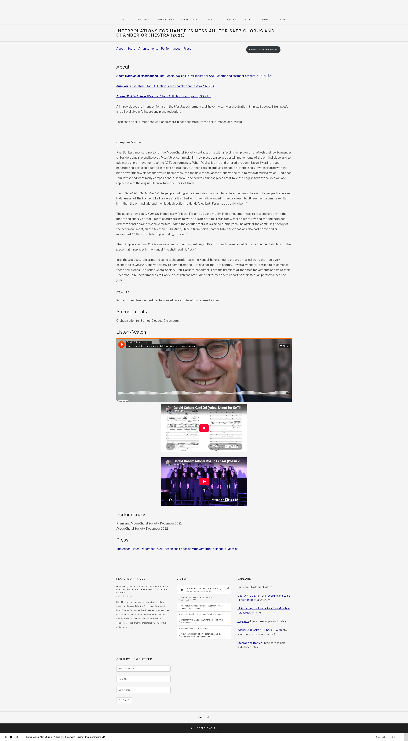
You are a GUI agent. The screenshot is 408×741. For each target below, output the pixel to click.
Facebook (208, 717)
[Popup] (228, 588)
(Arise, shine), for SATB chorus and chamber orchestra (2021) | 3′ (165, 86)
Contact (266, 20)
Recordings (230, 20)
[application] (204, 590)
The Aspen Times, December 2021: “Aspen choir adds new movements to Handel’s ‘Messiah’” (178, 548)
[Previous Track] (188, 586)
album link (254, 612)
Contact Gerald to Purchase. (263, 49)
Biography (143, 20)
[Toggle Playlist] (399, 737)
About (120, 48)
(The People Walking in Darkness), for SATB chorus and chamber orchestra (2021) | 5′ (194, 76)
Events (211, 20)
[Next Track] (188, 589)
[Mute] (393, 737)
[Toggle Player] (406, 737)
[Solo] (277, 630)
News (282, 20)
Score (131, 48)
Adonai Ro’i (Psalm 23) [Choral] (255, 630)
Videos (249, 20)
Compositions (166, 20)
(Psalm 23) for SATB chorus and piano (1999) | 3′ (163, 96)
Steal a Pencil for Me (249, 642)
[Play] (182, 589)
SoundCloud (200, 717)
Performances (170, 48)
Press (187, 48)
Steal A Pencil (190, 20)
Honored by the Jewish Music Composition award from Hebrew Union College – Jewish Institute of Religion (142, 589)
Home (125, 20)
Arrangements (148, 48)
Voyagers (243, 621)
